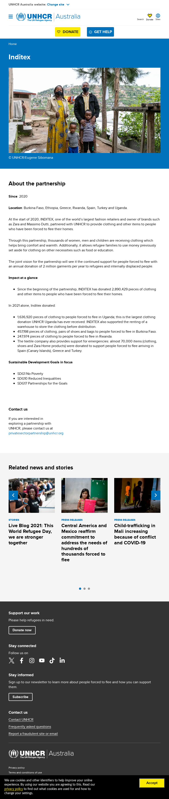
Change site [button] (55, 4)
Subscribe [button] (20, 696)
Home (13, 44)
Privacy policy (17, 767)
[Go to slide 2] (85, 590)
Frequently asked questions (30, 726)
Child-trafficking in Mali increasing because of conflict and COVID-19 (135, 534)
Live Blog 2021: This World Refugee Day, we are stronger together (31, 534)
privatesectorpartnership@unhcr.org (36, 433)
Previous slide (13, 495)
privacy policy (13, 789)
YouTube (42, 660)
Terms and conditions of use (25, 772)
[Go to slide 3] (90, 590)
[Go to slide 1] (81, 590)
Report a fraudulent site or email (33, 733)
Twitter (11, 660)
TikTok (52, 660)
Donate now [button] (22, 630)
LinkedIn (62, 660)
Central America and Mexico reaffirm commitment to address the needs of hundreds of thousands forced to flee (84, 543)
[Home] (31, 17)
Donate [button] (149, 19)
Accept (152, 783)
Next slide (155, 495)
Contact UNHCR (21, 719)
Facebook (21, 660)
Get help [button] (103, 32)
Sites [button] (158, 19)
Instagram (32, 660)
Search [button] (140, 19)
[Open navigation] (11, 17)
